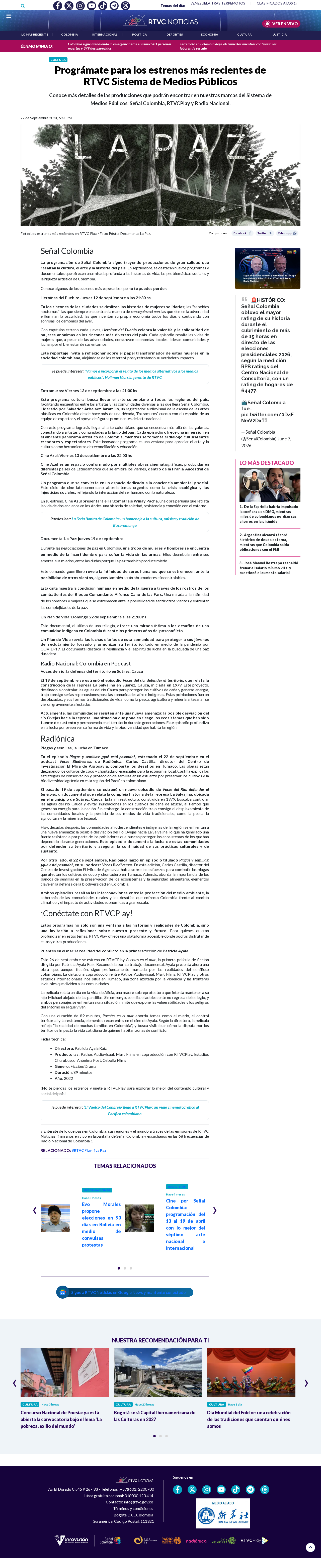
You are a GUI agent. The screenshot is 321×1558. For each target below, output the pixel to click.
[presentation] (35, 1208)
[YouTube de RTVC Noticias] (221, 1489)
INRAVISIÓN (177, 1186)
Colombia (69, 34)
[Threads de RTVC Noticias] (264, 1489)
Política (139, 34)
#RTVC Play (82, 1150)
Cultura (244, 34)
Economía (209, 34)
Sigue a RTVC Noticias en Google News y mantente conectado (128, 1292)
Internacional (104, 34)
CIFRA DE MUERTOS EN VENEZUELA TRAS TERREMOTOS (198, 3)
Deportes (175, 34)
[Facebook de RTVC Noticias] (177, 1489)
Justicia (280, 34)
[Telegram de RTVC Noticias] (250, 1489)
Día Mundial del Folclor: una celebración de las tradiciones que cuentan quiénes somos (249, 1419)
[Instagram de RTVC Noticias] (206, 1489)
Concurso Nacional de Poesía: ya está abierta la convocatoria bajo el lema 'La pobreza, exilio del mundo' (61, 1419)
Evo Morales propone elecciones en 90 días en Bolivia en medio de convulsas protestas (101, 1224)
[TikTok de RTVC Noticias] (235, 1489)
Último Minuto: (37, 46)
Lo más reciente (34, 34)
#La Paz (100, 1150)
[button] (119, 1268)
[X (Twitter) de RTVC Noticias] (192, 1489)
